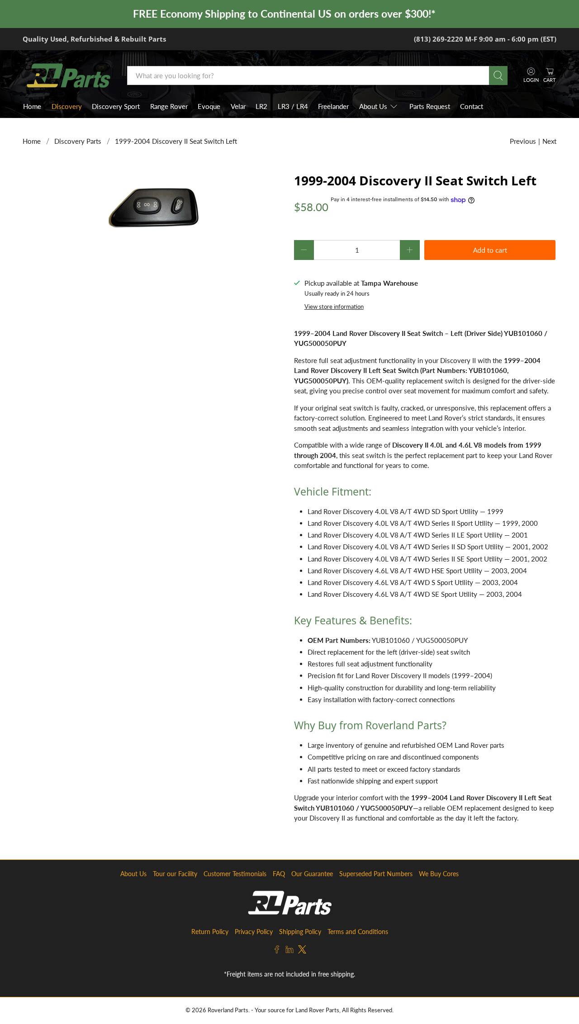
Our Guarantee (312, 874)
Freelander (333, 106)
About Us (373, 106)
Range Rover (169, 106)
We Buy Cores (439, 874)
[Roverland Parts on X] (302, 951)
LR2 (261, 106)
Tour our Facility (175, 874)
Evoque (209, 106)
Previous (523, 141)
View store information (334, 306)
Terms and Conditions (357, 931)
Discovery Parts (77, 141)
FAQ (279, 874)
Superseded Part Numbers (376, 874)
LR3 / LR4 (293, 106)
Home (32, 106)
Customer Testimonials (235, 874)
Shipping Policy (300, 931)
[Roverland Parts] (68, 75)
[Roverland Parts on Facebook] (277, 951)
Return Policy (209, 931)
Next (549, 141)
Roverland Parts (228, 1010)
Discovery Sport (116, 106)
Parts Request (429, 106)
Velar (238, 106)
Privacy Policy (254, 931)
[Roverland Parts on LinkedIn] (289, 951)
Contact (471, 106)
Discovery (67, 106)
